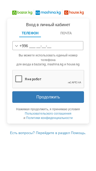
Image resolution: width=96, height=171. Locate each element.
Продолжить (48, 97)
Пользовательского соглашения (48, 113)
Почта (66, 33)
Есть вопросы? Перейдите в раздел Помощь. (48, 132)
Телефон (30, 33)
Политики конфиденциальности (49, 117)
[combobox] (20, 45)
